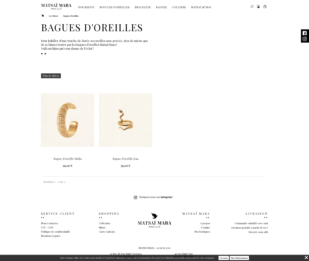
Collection (104, 223)
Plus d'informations (239, 258)
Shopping (109, 214)
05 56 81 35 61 (163, 248)
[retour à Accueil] (42, 16)
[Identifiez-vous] (258, 6)
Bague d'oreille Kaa (125, 159)
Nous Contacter (49, 223)
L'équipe (205, 227)
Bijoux (102, 227)
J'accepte (224, 258)
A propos (205, 223)
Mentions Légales (50, 235)
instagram (166, 197)
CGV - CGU (47, 227)
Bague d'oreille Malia (68, 159)
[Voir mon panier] (265, 6)
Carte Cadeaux (107, 231)
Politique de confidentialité (55, 231)
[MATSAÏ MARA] (56, 6)
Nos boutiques (202, 231)
